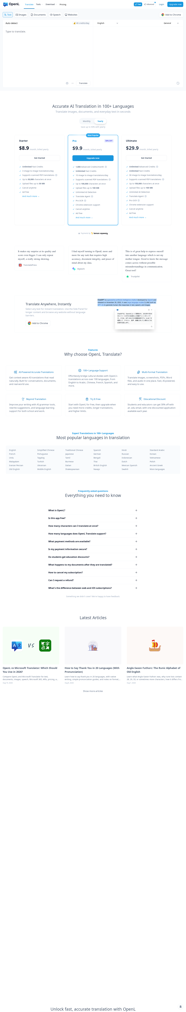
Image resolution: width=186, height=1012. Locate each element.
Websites (72, 14)
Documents (40, 14)
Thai (95, 461)
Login (161, 4)
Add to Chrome (173, 14)
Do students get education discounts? (68, 556)
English (12, 450)
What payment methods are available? (69, 541)
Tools (38, 4)
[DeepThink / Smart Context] (72, 83)
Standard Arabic (157, 450)
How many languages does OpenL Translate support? (77, 533)
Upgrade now (175, 4)
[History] (178, 83)
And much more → (30, 196)
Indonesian (127, 457)
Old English (14, 469)
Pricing (63, 4)
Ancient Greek (156, 465)
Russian (125, 454)
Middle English (44, 469)
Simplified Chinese (45, 450)
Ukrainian (41, 465)
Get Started (39, 158)
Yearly (100, 121)
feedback (115, 596)
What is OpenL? (56, 510)
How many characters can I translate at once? (73, 525)
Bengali (97, 457)
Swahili (125, 469)
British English (100, 465)
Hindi (124, 450)
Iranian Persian (16, 465)
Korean (153, 454)
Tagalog (41, 457)
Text (9, 14)
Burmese (69, 461)
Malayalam (14, 461)
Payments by (85, 233)
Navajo (97, 469)
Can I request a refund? (61, 580)
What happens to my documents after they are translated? (80, 564)
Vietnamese (155, 457)
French (12, 454)
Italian (68, 465)
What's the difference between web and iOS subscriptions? (80, 587)
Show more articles (93, 691)
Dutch (124, 461)
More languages (157, 469)
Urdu (11, 457)
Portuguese (42, 454)
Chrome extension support (88, 204)
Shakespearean (72, 469)
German (97, 454)
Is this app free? (56, 518)
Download (50, 4)
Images (22, 14)
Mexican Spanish (129, 465)
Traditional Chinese (74, 450)
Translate (29, 4)
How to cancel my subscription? (65, 572)
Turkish (40, 461)
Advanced (150, 4)
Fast (139, 4)
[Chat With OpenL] (180, 1006)
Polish (152, 461)
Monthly (86, 121)
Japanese (69, 454)
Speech (57, 14)
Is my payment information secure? (67, 549)
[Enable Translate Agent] (67, 83)
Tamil (67, 457)
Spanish (97, 450)
